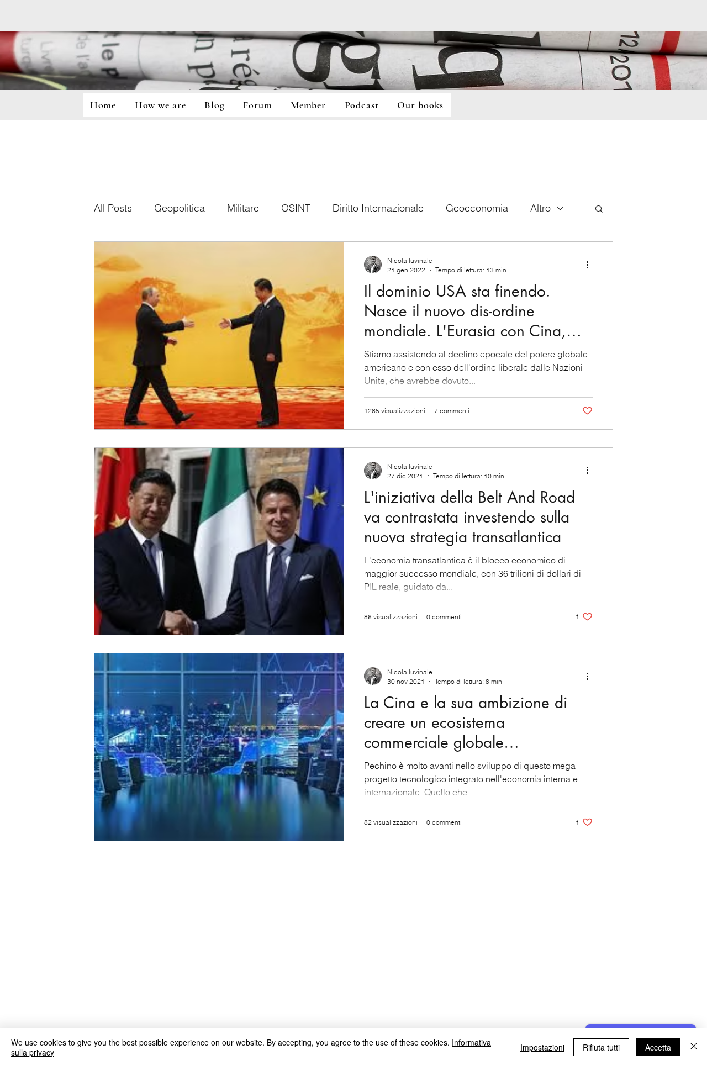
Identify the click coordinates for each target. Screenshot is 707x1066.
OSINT (295, 208)
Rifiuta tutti (601, 1047)
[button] (599, 209)
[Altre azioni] (591, 264)
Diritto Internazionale (378, 208)
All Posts (113, 208)
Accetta (658, 1047)
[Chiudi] (693, 1047)
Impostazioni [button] (542, 1047)
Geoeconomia (477, 208)
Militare (243, 208)
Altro (540, 208)
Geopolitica (179, 208)
